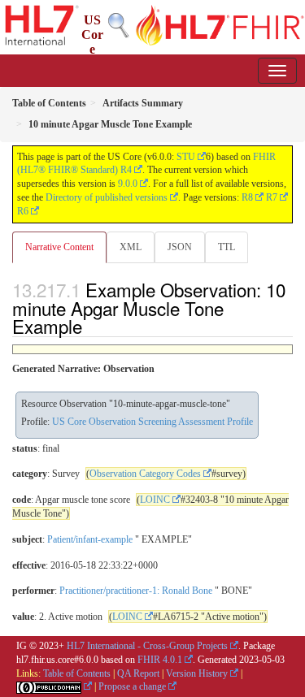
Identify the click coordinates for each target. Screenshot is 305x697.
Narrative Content (59, 247)
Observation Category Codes (145, 473)
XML (131, 247)
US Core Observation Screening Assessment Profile (152, 421)
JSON (180, 247)
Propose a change (132, 686)
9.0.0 (127, 183)
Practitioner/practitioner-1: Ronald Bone (135, 590)
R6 (22, 211)
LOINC (155, 499)
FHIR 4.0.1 (159, 659)
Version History (197, 673)
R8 (247, 197)
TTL (226, 247)
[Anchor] (91, 326)
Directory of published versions (107, 197)
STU (185, 156)
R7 (271, 197)
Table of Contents (77, 673)
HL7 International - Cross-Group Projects (147, 646)
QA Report (138, 673)
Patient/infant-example (90, 539)
